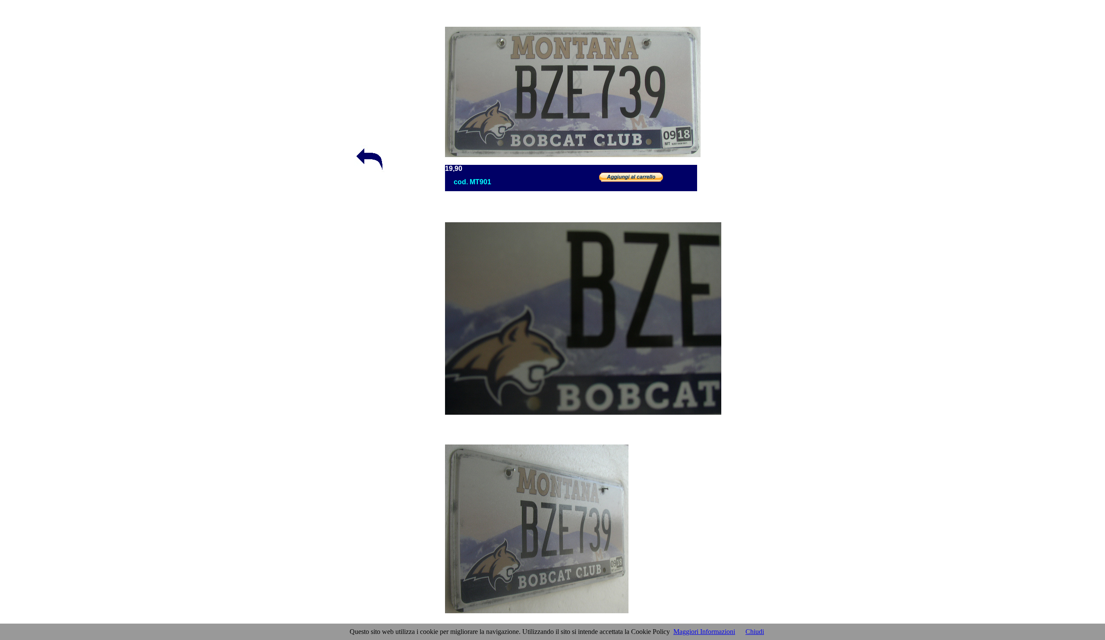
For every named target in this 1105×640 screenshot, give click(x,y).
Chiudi (754, 631)
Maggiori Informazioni (704, 631)
